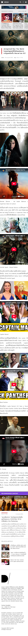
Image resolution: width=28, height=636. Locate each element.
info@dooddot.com (6, 608)
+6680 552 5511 (8, 607)
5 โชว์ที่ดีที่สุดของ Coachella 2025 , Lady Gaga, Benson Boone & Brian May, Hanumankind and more (6, 27)
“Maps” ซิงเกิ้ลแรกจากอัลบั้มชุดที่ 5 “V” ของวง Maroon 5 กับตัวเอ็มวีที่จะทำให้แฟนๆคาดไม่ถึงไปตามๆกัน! (18, 554)
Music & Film (20, 57)
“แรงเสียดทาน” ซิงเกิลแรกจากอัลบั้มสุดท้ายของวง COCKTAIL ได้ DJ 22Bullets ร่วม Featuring (12, 519)
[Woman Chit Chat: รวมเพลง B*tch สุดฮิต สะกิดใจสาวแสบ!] (5, 562)
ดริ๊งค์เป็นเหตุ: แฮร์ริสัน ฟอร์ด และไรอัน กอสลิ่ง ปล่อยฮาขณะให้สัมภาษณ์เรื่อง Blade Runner (18, 546)
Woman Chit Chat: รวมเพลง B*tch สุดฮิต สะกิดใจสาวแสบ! (17, 560)
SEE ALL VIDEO (21, 11)
